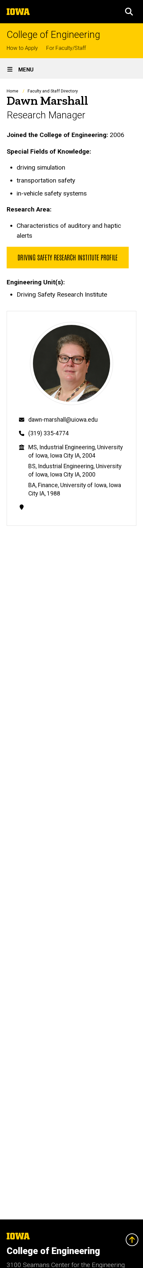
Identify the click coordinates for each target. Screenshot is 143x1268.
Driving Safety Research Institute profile (68, 257)
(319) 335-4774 (48, 433)
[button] (129, 11)
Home (12, 90)
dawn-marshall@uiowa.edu (63, 419)
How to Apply (22, 48)
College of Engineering (53, 35)
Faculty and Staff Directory (53, 90)
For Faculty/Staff (66, 48)
